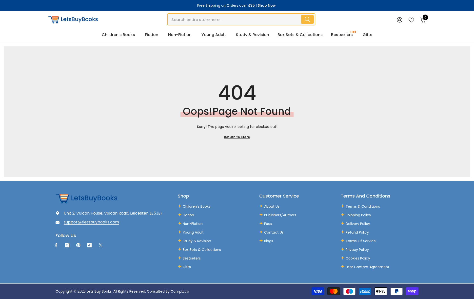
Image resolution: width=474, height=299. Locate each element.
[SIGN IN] (399, 19)
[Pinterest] (78, 245)
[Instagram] (67, 245)
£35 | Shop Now (262, 5)
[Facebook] (56, 245)
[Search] (241, 19)
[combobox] (234, 19)
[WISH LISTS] (411, 19)
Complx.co (180, 291)
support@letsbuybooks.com (91, 222)
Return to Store (237, 137)
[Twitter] (100, 245)
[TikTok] (89, 245)
